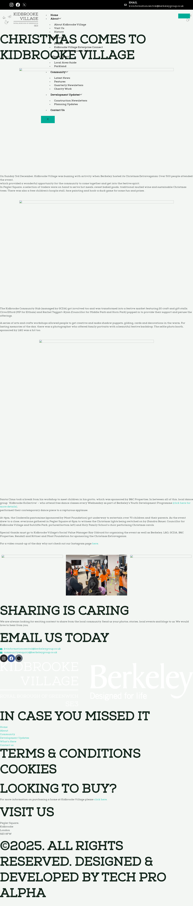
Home (54, 15)
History (59, 32)
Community (58, 72)
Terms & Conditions (70, 755)
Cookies (28, 771)
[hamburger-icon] (184, 16)
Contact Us (58, 110)
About (55, 19)
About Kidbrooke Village (70, 24)
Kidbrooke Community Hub (71, 51)
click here (100, 799)
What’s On (57, 38)
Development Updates (65, 95)
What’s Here (59, 57)
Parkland (60, 66)
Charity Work (63, 89)
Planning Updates (66, 104)
